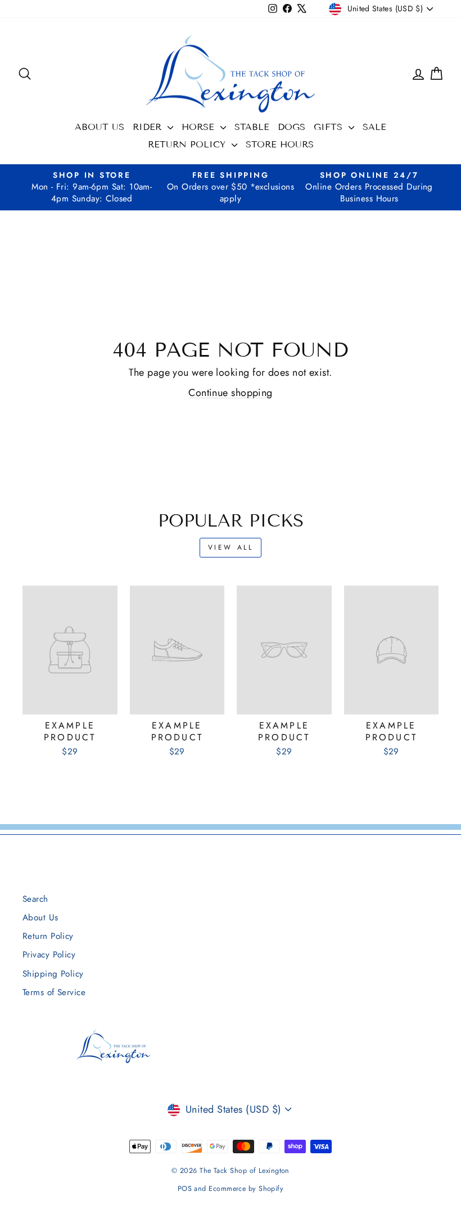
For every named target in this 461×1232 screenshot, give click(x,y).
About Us (99, 127)
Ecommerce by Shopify (246, 1189)
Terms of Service (53, 992)
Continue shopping (230, 392)
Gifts (330, 127)
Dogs (291, 127)
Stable (251, 127)
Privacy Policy (48, 954)
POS (185, 1189)
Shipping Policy (53, 974)
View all (231, 547)
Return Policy (188, 144)
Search (35, 899)
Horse (200, 127)
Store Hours (280, 144)
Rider (149, 127)
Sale (374, 127)
